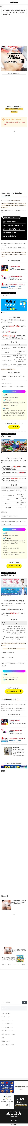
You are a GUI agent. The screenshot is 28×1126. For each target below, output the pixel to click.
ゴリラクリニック (13, 565)
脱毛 (4, 771)
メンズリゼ (4, 312)
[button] (24, 1002)
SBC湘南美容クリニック (7, 595)
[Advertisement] (14, 31)
